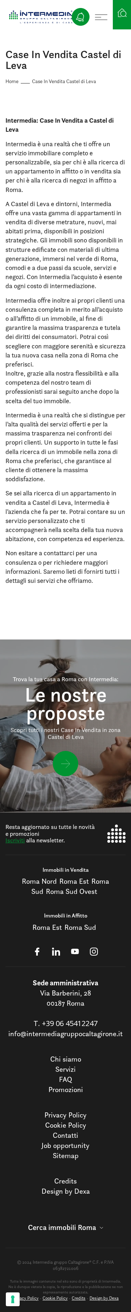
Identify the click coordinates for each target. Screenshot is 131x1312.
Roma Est (74, 881)
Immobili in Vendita (66, 869)
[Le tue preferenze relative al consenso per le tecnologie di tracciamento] (13, 1299)
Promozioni (65, 1089)
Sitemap (66, 1155)
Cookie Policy (65, 1125)
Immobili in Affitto (65, 915)
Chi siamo (65, 1059)
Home (12, 81)
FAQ (65, 1079)
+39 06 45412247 (70, 1023)
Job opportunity (65, 1145)
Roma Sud (80, 927)
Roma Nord (39, 881)
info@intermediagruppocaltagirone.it (65, 1033)
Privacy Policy (65, 1115)
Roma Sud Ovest (71, 891)
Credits (65, 1181)
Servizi (65, 1069)
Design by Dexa (65, 1191)
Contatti (65, 1135)
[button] (65, 1227)
